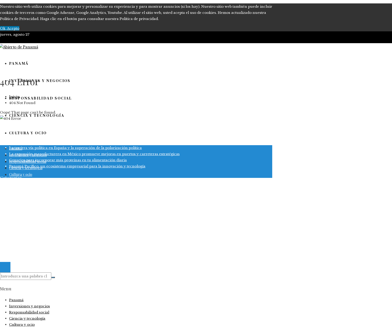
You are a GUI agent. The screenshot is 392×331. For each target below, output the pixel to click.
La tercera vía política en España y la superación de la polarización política (75, 148)
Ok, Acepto (9, 28)
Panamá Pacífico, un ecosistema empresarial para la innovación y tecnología (77, 166)
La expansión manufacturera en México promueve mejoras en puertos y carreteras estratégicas (94, 154)
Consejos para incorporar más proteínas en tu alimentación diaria (68, 160)
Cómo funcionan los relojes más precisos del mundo (56, 141)
